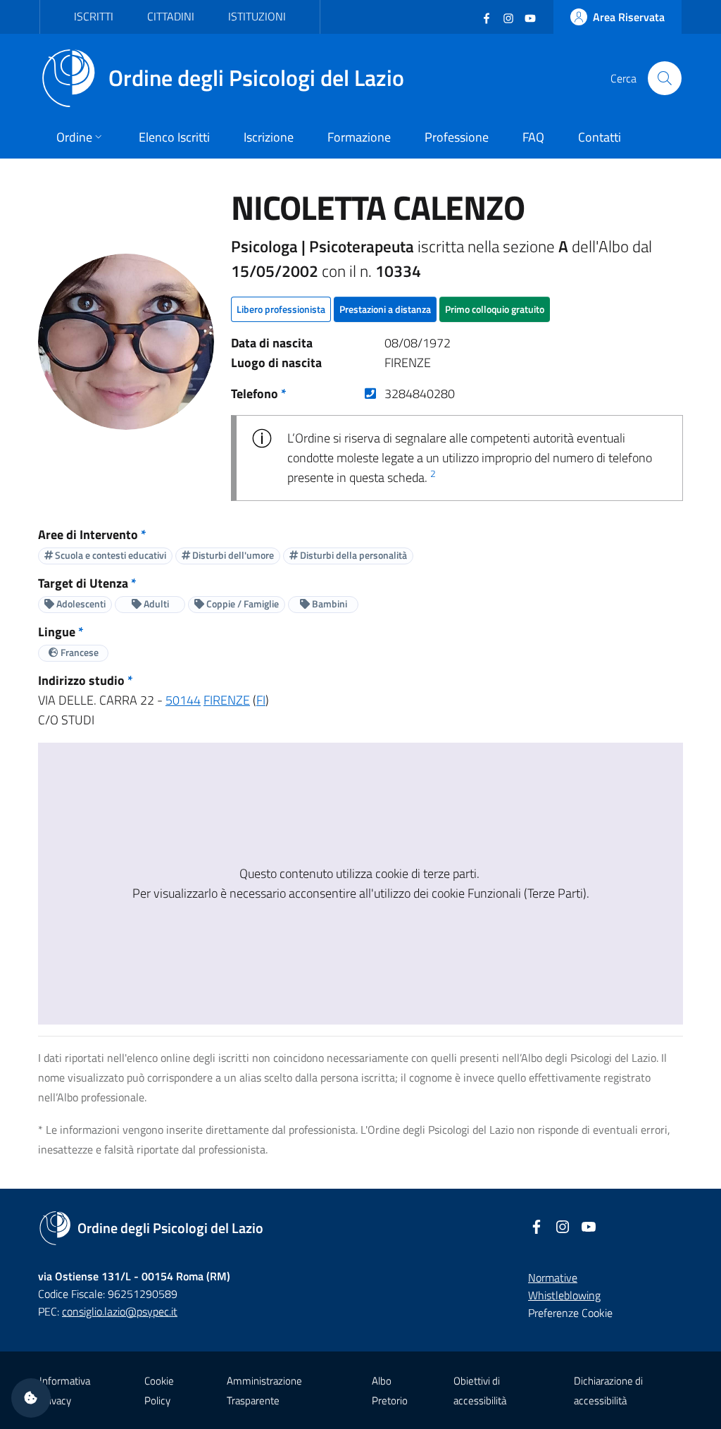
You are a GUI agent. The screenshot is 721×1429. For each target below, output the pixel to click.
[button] (31, 1398)
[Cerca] (665, 78)
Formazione (359, 137)
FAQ (533, 137)
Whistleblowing (564, 1295)
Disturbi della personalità (352, 555)
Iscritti (93, 16)
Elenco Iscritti (174, 137)
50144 (183, 700)
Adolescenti (80, 603)
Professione (457, 137)
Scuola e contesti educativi (109, 555)
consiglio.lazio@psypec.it (119, 1311)
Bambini (328, 603)
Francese (78, 652)
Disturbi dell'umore (232, 555)
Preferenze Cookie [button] (570, 1312)
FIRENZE (226, 700)
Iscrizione (269, 137)
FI (260, 700)
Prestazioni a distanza (385, 309)
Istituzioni (257, 16)
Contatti (599, 137)
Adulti (155, 603)
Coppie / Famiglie (241, 603)
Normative (552, 1277)
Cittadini (170, 16)
